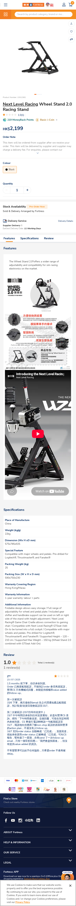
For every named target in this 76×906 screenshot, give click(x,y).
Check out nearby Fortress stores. (19, 802)
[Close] (70, 886)
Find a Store (10, 798)
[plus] (27, 190)
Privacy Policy (22, 902)
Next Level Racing (20, 104)
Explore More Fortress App (37, 878)
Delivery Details (65, 221)
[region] (38, 893)
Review (49, 238)
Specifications (29, 238)
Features (9, 238)
